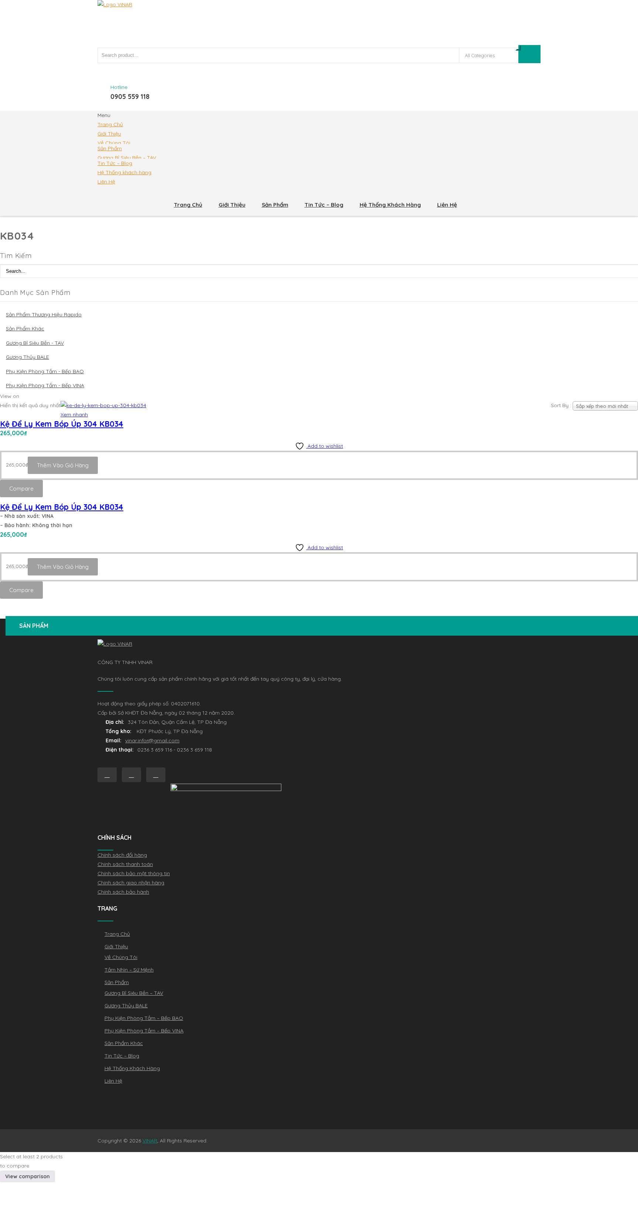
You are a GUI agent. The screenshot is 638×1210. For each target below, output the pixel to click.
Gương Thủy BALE (27, 357)
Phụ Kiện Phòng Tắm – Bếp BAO (143, 1018)
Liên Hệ (106, 181)
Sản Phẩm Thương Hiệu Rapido (44, 314)
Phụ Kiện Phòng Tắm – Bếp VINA (143, 1030)
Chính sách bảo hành (123, 891)
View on (9, 396)
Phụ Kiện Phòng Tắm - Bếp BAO (45, 371)
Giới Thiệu (109, 133)
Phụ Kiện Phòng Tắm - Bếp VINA (45, 385)
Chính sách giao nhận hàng (130, 882)
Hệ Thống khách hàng (124, 172)
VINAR (150, 1140)
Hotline (118, 87)
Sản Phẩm (109, 148)
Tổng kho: (119, 731)
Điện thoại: (120, 749)
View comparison (27, 1176)
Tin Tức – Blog (114, 163)
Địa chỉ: (115, 722)
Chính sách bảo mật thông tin (133, 873)
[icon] (107, 774)
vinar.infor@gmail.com (152, 740)
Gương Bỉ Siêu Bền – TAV (126, 157)
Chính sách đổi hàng (122, 855)
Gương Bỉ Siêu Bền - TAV (35, 343)
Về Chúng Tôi (113, 143)
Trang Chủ (110, 124)
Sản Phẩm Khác (25, 328)
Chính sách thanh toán (125, 864)
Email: (113, 740)
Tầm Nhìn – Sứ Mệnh (129, 969)
